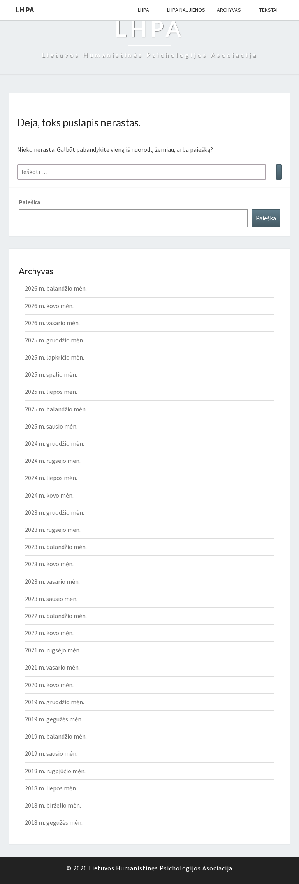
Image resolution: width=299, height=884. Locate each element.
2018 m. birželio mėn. (53, 805)
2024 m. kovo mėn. (49, 495)
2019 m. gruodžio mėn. (54, 702)
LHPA (24, 9)
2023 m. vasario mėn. (52, 581)
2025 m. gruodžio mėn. (54, 340)
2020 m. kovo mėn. (49, 685)
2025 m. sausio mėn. (51, 426)
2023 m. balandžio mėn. (56, 547)
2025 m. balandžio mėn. (56, 409)
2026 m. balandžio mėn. (56, 288)
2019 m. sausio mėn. (51, 753)
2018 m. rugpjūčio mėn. (55, 771)
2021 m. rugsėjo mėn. (53, 650)
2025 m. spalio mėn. (51, 374)
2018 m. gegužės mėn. (54, 822)
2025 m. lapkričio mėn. (54, 357)
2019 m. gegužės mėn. (54, 719)
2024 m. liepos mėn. (51, 478)
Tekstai (268, 9)
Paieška (29, 202)
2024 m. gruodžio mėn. (54, 443)
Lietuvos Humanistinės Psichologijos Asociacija (160, 868)
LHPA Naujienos (186, 9)
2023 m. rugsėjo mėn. (53, 529)
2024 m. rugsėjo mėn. (53, 460)
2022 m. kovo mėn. (49, 633)
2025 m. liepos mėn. (51, 391)
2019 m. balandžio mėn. (56, 736)
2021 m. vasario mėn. (52, 667)
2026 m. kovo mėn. (49, 306)
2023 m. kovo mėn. (49, 564)
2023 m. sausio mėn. (51, 598)
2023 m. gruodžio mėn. (54, 512)
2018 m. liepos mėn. (51, 788)
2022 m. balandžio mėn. (56, 616)
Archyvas (229, 9)
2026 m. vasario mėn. (52, 323)
